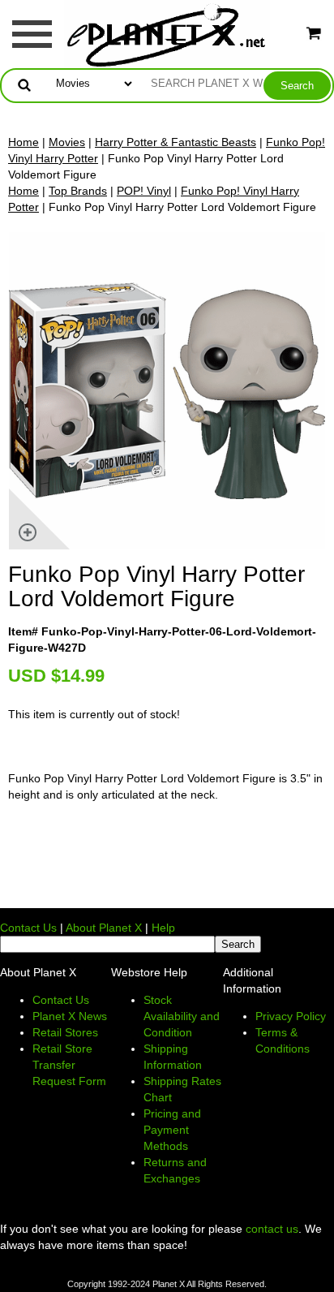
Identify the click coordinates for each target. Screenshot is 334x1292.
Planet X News (69, 1016)
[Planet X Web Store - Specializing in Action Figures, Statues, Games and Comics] (167, 33)
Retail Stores (65, 1032)
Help (163, 927)
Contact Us (28, 927)
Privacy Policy (290, 1016)
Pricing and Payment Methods (172, 1129)
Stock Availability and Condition (181, 1016)
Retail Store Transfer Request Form (69, 1064)
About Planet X (104, 927)
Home (23, 142)
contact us (272, 1228)
